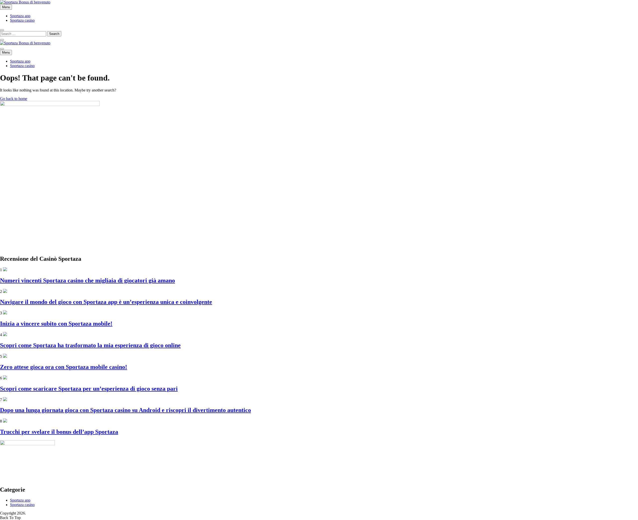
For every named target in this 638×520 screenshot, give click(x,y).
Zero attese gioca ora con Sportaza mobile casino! (63, 367)
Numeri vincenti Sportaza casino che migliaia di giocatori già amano (87, 280)
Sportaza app (20, 16)
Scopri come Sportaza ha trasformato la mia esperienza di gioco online (90, 345)
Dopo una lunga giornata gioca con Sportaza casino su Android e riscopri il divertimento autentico (125, 410)
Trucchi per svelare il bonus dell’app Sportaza (59, 432)
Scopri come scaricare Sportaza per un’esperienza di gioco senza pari (89, 388)
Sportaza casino (22, 20)
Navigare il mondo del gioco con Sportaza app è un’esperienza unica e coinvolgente (106, 302)
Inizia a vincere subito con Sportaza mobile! (56, 323)
